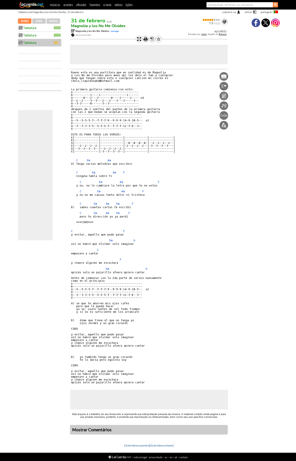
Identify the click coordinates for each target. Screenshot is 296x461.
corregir (115, 31)
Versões (25, 21)
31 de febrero (88, 20)
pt (176, 457)
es (166, 457)
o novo (107, 5)
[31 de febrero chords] (162, 445)
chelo (204, 34)
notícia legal (140, 457)
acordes (68, 5)
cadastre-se (229, 12)
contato (183, 457)
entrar (248, 12)
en (171, 457)
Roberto (223, 34)
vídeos (118, 5)
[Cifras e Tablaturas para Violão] (32, 7)
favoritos (94, 5)
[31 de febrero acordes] (137, 445)
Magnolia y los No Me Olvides (98, 25)
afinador (81, 5)
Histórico (53, 21)
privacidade (156, 457)
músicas (55, 5)
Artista (39, 21)
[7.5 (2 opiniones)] (211, 20)
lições (129, 5)
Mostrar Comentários (92, 429)
